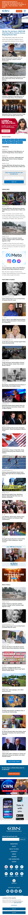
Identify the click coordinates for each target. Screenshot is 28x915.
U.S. (4, 140)
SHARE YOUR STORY (14, 773)
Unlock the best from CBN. (9, 836)
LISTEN (14, 862)
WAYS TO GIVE (14, 849)
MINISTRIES (14, 844)
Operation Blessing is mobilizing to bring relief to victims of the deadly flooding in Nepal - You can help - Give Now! (13, 4)
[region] (14, 905)
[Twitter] (20, 891)
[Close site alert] (25, 4)
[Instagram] (16, 891)
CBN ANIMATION (14, 859)
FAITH (14, 846)
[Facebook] (11, 891)
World (12, 140)
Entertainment (22, 140)
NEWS (14, 854)
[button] (24, 11)
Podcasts (14, 142)
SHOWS (14, 857)
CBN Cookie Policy (17, 902)
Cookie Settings (14, 905)
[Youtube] (7, 891)
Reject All (14, 908)
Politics (7, 140)
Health (4, 142)
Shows (8, 142)
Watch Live (19, 142)
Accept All (14, 912)
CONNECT (14, 851)
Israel (16, 140)
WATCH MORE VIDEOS (14, 761)
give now (19, 11)
